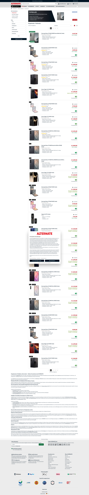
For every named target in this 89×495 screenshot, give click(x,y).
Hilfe (49, 463)
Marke (13, 27)
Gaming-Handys (15, 17)
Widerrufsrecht (50, 459)
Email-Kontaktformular (37, 456)
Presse (66, 458)
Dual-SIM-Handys (15, 14)
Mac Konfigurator (60, 6)
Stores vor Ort (67, 460)
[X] (58, 444)
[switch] (77, 6)
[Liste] (74, 25)
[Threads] (53, 444)
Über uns (66, 455)
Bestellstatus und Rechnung (52, 456)
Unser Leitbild (67, 463)
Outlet (37, 6)
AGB (65, 464)
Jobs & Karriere (67, 456)
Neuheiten (13, 23)
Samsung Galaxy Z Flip (45, 386)
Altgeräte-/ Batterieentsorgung (53, 464)
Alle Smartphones (20, 8)
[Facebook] (49, 444)
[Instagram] (51, 444)
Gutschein (49, 465)
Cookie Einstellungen (68, 467)
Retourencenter (50, 458)
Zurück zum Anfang (44, 439)
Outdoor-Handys (15, 15)
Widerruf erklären (51, 460)
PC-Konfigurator (50, 6)
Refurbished (31, 6)
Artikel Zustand (14, 29)
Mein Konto (50, 455)
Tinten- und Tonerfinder (52, 467)
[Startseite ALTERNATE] (16, 3)
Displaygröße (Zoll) (15, 31)
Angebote (42, 6)
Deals (24, 6)
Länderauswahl (44, 491)
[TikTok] (56, 444)
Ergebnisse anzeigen (18, 39)
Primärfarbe (14, 33)
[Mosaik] (77, 25)
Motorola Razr (20, 399)
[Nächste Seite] (57, 28)
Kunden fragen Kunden (52, 468)
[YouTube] (67, 444)
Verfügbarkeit (14, 25)
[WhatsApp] (62, 444)
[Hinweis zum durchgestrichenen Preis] (73, 48)
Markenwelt (67, 459)
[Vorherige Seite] (49, 28)
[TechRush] (64, 444)
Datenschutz (67, 465)
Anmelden (41, 444)
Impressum (44, 489)
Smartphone (15, 8)
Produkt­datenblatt (74, 56)
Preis (13, 21)
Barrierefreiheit (67, 468)
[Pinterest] (60, 444)
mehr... (19, 35)
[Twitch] (69, 444)
